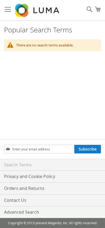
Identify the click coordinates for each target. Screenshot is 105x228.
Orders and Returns (24, 188)
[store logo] (38, 10)
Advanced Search (21, 212)
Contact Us (15, 200)
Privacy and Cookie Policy (29, 176)
